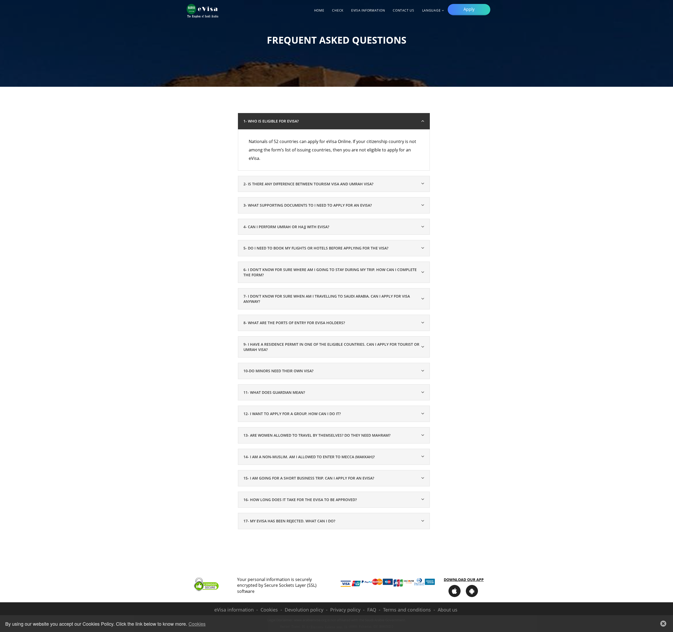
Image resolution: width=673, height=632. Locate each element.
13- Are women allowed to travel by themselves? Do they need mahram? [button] (316, 435)
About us (447, 609)
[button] (663, 623)
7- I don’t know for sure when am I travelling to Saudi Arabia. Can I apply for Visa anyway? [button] (326, 299)
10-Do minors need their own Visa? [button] (278, 370)
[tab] (334, 184)
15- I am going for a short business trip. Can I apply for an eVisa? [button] (308, 478)
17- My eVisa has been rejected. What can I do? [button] (289, 520)
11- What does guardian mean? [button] (274, 392)
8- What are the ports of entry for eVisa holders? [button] (294, 322)
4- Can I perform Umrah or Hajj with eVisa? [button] (286, 226)
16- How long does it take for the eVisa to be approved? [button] (300, 499)
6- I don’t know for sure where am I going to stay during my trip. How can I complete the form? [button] (330, 272)
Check (337, 10)
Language (431, 10)
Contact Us (403, 10)
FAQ (371, 609)
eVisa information (368, 10)
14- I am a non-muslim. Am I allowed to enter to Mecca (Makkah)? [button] (309, 456)
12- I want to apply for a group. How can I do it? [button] (292, 413)
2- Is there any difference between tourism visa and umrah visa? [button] (308, 183)
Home (319, 10)
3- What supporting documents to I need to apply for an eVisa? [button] (307, 205)
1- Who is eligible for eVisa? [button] (271, 121)
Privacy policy (345, 609)
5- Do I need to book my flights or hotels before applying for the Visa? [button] (315, 248)
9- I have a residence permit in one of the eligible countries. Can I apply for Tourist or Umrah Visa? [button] (331, 347)
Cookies (269, 609)
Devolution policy (304, 609)
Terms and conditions (407, 609)
